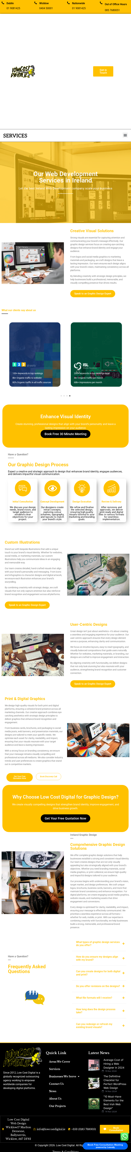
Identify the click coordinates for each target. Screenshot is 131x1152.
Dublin (10, 3)
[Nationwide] (68, 3)
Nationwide (78, 3)
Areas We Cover (59, 1061)
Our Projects (57, 1106)
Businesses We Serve (62, 1076)
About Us (55, 1098)
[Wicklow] (35, 3)
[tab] (99, 943)
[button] (125, 135)
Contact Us (56, 1083)
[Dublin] (3, 3)
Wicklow (44, 3)
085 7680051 (112, 10)
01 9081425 (13, 8)
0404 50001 (46, 8)
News (52, 1091)
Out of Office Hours (116, 4)
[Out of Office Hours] (101, 3)
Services (54, 1069)
